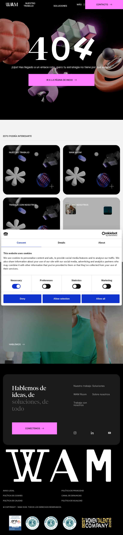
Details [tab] (61, 242)
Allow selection (62, 298)
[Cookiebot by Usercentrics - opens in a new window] (106, 234)
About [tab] (101, 242)
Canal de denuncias (72, 495)
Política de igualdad (72, 501)
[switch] (46, 286)
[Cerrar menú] (81, 4)
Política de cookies (12, 495)
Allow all (100, 298)
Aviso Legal (8, 490)
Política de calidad (12, 501)
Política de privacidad (73, 490)
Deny (22, 298)
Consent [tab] (21, 242)
